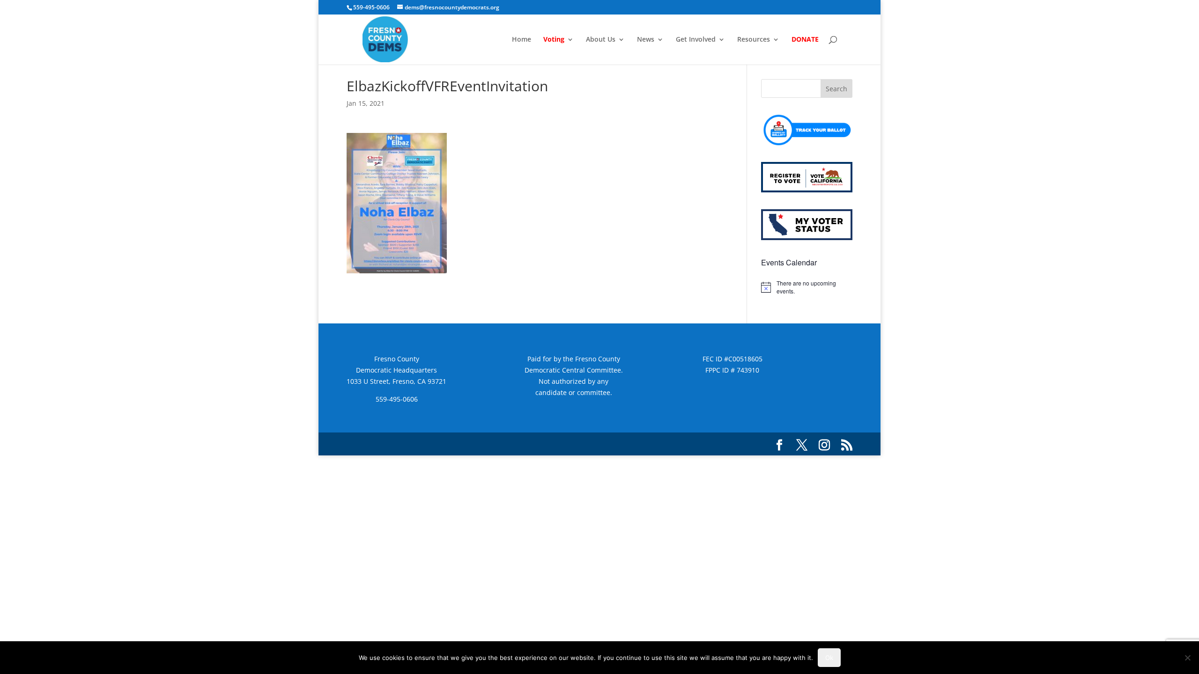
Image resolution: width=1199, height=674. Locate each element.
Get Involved (696, 40)
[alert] (806, 287)
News (645, 40)
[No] (1187, 657)
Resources (753, 40)
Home (521, 40)
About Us (600, 40)
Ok (829, 657)
